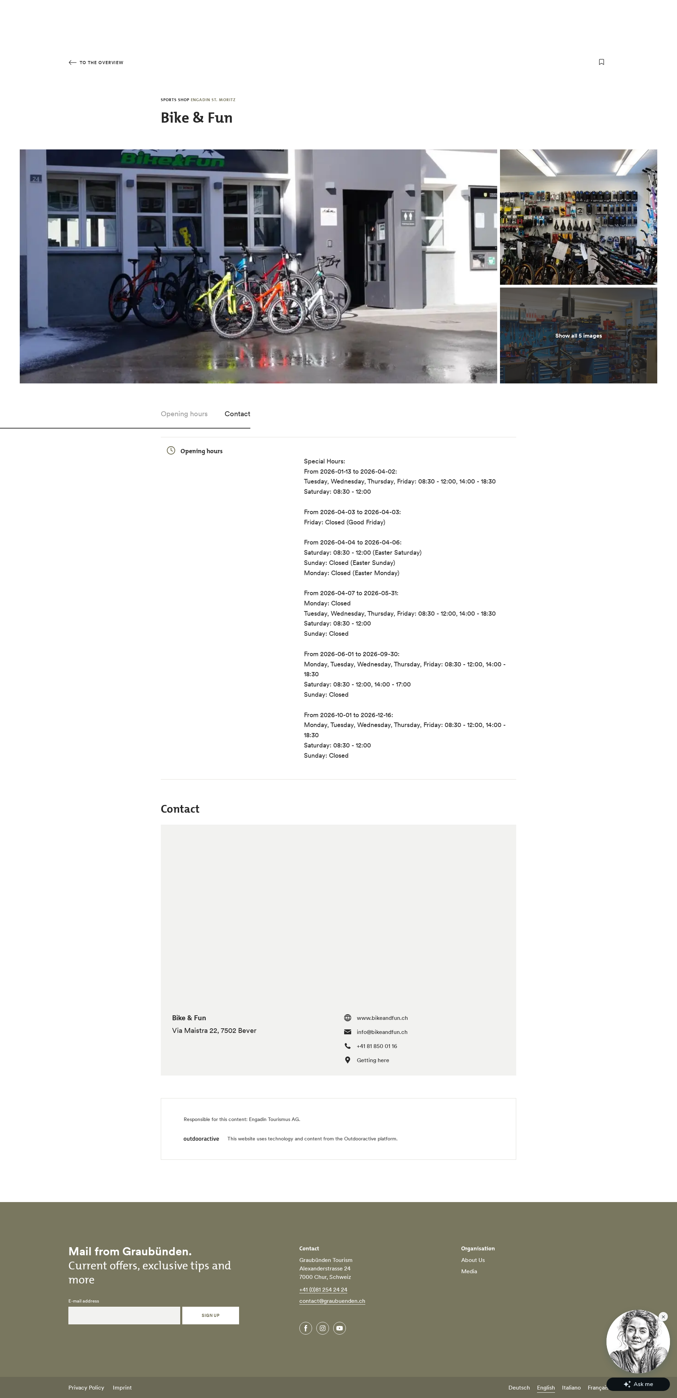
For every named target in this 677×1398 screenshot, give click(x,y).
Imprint (122, 1387)
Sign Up (210, 1315)
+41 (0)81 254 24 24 (323, 1289)
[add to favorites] (601, 62)
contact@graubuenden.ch (332, 1300)
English (546, 1387)
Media (469, 1271)
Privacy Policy (86, 1387)
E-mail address (83, 1301)
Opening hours (184, 413)
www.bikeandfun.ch (382, 1017)
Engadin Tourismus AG (274, 1119)
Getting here (373, 1060)
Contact (237, 413)
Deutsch (519, 1387)
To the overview (100, 62)
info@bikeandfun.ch (382, 1031)
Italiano (571, 1387)
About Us (473, 1259)
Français (598, 1387)
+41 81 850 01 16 (377, 1045)
